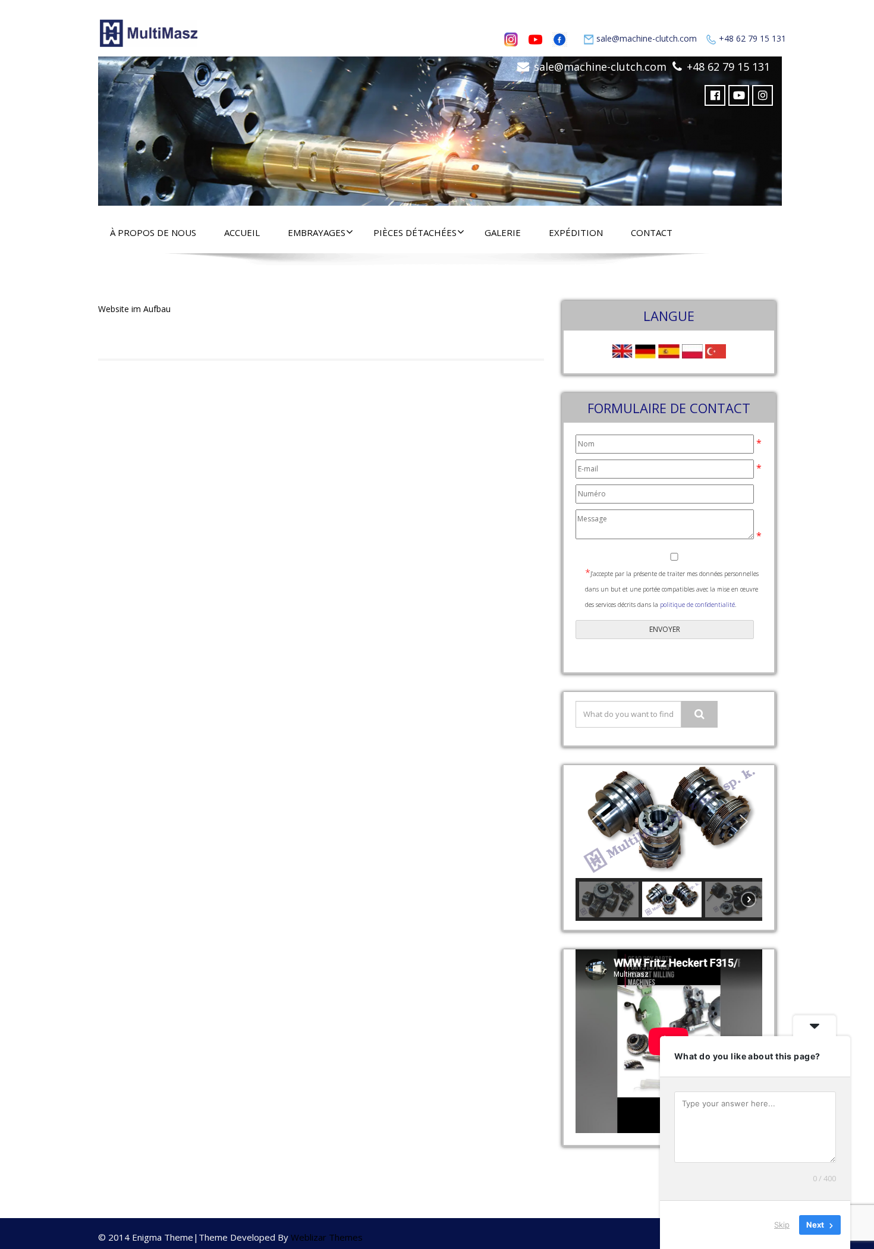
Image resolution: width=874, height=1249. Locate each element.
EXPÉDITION (576, 232)
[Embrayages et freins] (440, 128)
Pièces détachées (415, 232)
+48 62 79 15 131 (752, 38)
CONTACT (651, 232)
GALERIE (503, 232)
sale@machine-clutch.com (646, 38)
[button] (593, 821)
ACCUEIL (242, 232)
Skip (782, 1224)
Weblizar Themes (327, 1237)
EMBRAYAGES (316, 232)
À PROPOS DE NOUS (153, 232)
